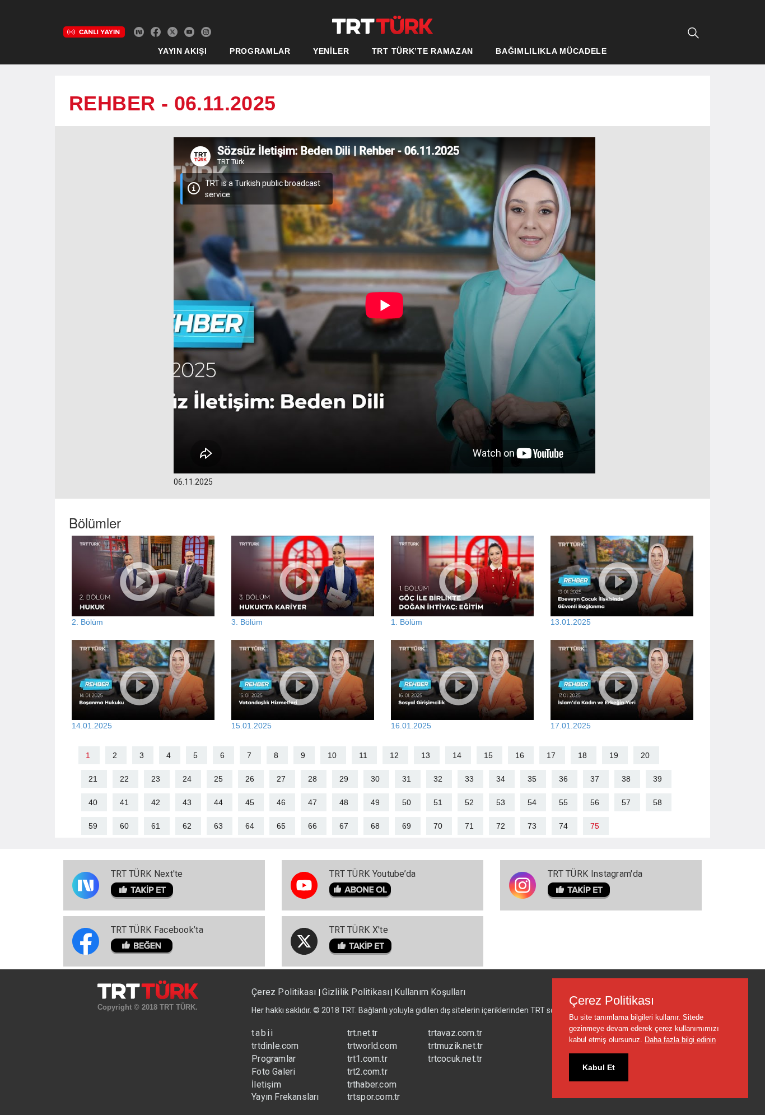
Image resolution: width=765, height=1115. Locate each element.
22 (124, 778)
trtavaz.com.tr (455, 1033)
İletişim (266, 1084)
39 (657, 778)
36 (563, 778)
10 (332, 755)
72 (500, 825)
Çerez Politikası (284, 992)
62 (187, 825)
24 (187, 778)
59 (92, 825)
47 (312, 802)
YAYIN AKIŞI (182, 51)
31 (406, 778)
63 (218, 825)
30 (375, 778)
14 (457, 755)
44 (218, 802)
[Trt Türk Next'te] (138, 31)
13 (425, 755)
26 (249, 778)
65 (281, 825)
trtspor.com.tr (373, 1096)
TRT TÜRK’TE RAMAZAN (422, 51)
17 (551, 755)
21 (92, 778)
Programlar (273, 1058)
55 (563, 802)
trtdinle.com (274, 1045)
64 (249, 825)
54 (532, 802)
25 (218, 778)
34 (500, 778)
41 (124, 802)
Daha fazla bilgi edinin (680, 1039)
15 (488, 755)
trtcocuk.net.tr (455, 1058)
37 (594, 778)
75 (594, 825)
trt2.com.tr (367, 1071)
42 (155, 802)
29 (343, 778)
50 (406, 802)
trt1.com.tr (367, 1058)
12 (394, 755)
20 (645, 755)
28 (312, 778)
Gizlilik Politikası (356, 992)
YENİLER (331, 51)
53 (500, 802)
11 (363, 755)
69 (406, 825)
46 (281, 802)
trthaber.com (372, 1084)
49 (375, 802)
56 (594, 802)
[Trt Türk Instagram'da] (206, 31)
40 (92, 802)
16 (519, 755)
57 (626, 802)
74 (563, 825)
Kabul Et (598, 1067)
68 (375, 825)
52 (469, 802)
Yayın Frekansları (285, 1096)
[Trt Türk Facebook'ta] (155, 31)
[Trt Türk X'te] (172, 31)
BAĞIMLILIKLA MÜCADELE (551, 51)
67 (343, 825)
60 (124, 825)
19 (613, 755)
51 (437, 802)
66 (312, 825)
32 (437, 778)
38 (626, 778)
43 (187, 802)
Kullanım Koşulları (429, 992)
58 (657, 802)
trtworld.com (372, 1045)
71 (469, 825)
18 (582, 755)
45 (249, 802)
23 (155, 778)
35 (532, 778)
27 (281, 778)
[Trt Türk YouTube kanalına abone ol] (189, 31)
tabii (262, 1033)
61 (155, 825)
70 (437, 825)
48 (343, 802)
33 (469, 778)
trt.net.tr (362, 1033)
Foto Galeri (273, 1071)
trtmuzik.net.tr (455, 1045)
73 (532, 825)
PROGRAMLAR (260, 51)
